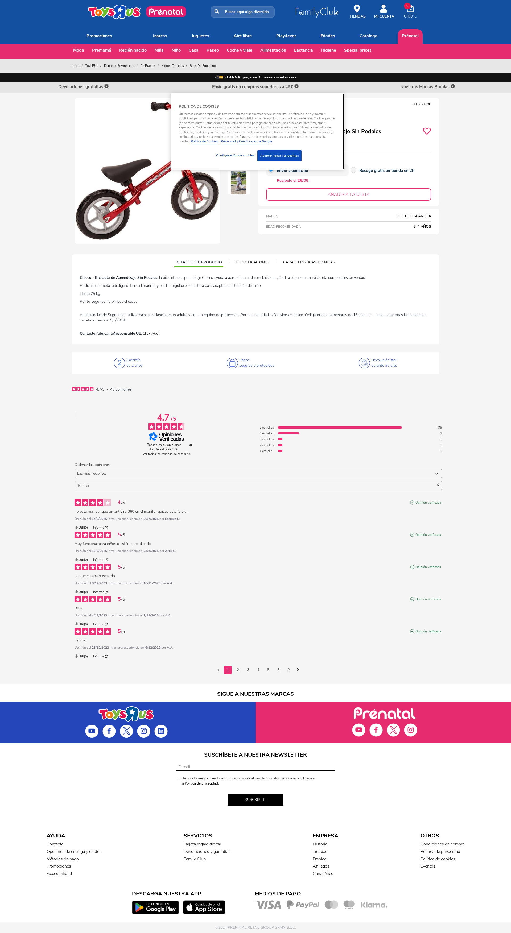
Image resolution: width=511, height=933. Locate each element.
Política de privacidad (201, 783)
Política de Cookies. (205, 141)
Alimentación (273, 50)
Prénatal (410, 36)
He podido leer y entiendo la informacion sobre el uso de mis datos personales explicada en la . (248, 781)
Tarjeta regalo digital (202, 844)
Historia (320, 844)
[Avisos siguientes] (298, 670)
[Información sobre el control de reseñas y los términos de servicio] (191, 445)
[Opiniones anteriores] (218, 669)
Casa (194, 50)
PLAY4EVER (286, 36)
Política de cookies (438, 859)
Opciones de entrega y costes (74, 852)
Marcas (160, 36)
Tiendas (320, 852)
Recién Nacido (133, 50)
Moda (78, 50)
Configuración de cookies (235, 155)
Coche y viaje (239, 50)
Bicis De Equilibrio (203, 66)
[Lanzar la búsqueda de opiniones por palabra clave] (438, 485)
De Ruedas (148, 66)
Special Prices (358, 50)
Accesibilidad (59, 874)
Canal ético (323, 874)
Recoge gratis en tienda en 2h (386, 170)
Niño (176, 50)
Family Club (195, 859)
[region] (257, 131)
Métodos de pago (63, 859)
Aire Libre (243, 36)
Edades (327, 36)
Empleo (320, 859)
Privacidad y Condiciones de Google (246, 141)
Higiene (328, 50)
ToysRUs (91, 66)
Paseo (213, 50)
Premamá (101, 50)
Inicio (76, 66)
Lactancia (303, 50)
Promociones (99, 36)
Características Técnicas (309, 262)
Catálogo (368, 36)
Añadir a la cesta (349, 194)
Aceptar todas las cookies (279, 156)
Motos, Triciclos (173, 66)
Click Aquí (151, 333)
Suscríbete (256, 799)
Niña (159, 50)
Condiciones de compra (442, 844)
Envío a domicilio (292, 170)
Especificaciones (252, 262)
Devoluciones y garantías (207, 852)
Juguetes (200, 36)
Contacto (55, 844)
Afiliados (321, 866)
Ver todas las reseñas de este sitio (166, 454)
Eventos (428, 866)
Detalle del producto (198, 262)
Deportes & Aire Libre (119, 66)
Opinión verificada (428, 502)
